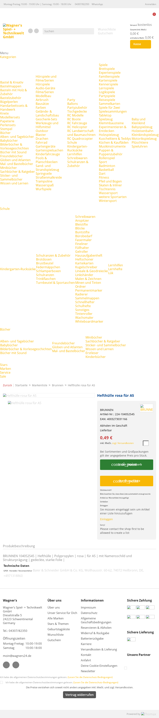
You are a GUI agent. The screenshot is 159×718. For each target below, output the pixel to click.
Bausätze (42, 104)
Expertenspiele (110, 72)
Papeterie (7, 121)
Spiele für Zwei (109, 107)
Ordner (80, 286)
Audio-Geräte (45, 88)
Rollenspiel (107, 158)
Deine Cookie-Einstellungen (99, 666)
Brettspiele (107, 69)
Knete (4, 113)
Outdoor (42, 131)
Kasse (139, 44)
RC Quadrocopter (80, 138)
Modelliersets (10, 117)
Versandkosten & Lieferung (99, 649)
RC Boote (74, 119)
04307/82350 (82, 4)
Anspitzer (82, 220)
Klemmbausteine (111, 123)
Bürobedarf (83, 236)
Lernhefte (115, 269)
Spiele (103, 65)
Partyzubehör (77, 107)
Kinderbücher (96, 357)
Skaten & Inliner (110, 185)
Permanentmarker (88, 290)
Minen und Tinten (88, 282)
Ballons (72, 104)
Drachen (42, 138)
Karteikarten (84, 263)
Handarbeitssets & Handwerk (14, 107)
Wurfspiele (43, 189)
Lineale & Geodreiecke (91, 271)
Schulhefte (83, 306)
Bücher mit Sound (13, 152)
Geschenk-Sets (46, 119)
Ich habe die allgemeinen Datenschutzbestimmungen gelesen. (56, 677)
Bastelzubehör (10, 98)
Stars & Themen (58, 624)
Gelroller (81, 251)
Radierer (81, 294)
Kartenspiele (108, 80)
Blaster (41, 135)
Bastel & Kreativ (11, 82)
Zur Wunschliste (126, 481)
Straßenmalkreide (49, 177)
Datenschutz (89, 613)
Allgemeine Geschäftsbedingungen (96, 620)
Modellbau (43, 96)
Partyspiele (107, 96)
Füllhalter (82, 248)
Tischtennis (107, 189)
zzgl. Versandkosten (123, 443)
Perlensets (8, 125)
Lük (110, 273)
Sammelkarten (109, 104)
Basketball (106, 170)
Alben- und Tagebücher (17, 137)
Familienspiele (109, 76)
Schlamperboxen (48, 271)
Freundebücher (11, 156)
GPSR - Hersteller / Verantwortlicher (17, 571)
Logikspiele (107, 92)
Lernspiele (106, 88)
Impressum (88, 607)
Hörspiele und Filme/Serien (46, 78)
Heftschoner (84, 259)
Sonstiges (82, 310)
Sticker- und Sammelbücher (11, 177)
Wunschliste (56, 634)
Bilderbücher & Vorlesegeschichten (14, 146)
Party (71, 100)
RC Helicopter (77, 127)
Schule (72, 142)
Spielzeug (106, 119)
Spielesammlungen (113, 111)
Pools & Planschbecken (47, 160)
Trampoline (44, 181)
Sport (103, 162)
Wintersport (108, 201)
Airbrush (42, 100)
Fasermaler (83, 240)
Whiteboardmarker (89, 321)
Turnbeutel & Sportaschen (55, 282)
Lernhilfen (74, 154)
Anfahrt (86, 660)
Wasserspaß (45, 185)
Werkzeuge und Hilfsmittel (47, 125)
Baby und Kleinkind (138, 121)
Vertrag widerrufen (79, 695)
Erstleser (92, 353)
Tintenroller (83, 314)
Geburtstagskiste (59, 629)
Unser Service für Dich (62, 613)
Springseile (44, 173)
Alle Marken (56, 618)
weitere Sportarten (113, 197)
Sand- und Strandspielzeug (47, 168)
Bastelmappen (10, 86)
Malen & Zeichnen (88, 279)
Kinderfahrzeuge (48, 154)
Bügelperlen (9, 102)
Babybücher (9, 140)
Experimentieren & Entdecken (112, 129)
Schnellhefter (85, 302)
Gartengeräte (45, 146)
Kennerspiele (108, 84)
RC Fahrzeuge (77, 123)
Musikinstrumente (112, 146)
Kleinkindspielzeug (145, 135)
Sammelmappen (87, 298)
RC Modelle (75, 115)
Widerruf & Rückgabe (95, 633)
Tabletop (105, 115)
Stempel (6, 129)
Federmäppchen (48, 267)
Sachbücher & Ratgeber (17, 171)
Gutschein (54, 640)
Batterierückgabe (92, 638)
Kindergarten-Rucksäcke (77, 148)
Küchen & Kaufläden (114, 142)
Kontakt (86, 655)
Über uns (54, 607)
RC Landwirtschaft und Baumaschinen (81, 133)
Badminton (107, 166)
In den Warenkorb (126, 464)
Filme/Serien (45, 92)
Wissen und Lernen (14, 183)
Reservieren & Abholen (96, 627)
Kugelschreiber (86, 267)
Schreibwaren (77, 158)
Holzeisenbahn (142, 131)
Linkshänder (84, 275)
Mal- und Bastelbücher (16, 164)
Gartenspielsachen (49, 150)
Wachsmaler (84, 317)
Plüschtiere (140, 142)
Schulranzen (45, 275)
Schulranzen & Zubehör (77, 164)
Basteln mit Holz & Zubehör (13, 92)
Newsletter (88, 671)
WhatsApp (97, 4)
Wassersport (108, 193)
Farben (41, 107)
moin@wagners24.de (17, 656)
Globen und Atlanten (15, 160)
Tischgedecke (77, 111)
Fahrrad (41, 142)
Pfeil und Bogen (110, 181)
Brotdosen (44, 259)
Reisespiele (107, 100)
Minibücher (8, 168)
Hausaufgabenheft (88, 255)
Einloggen (106, 519)
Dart (102, 173)
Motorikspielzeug (144, 138)
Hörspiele (43, 84)
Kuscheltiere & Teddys (115, 138)
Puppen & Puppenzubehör (111, 152)
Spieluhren (140, 146)
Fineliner (81, 244)
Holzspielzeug (109, 135)
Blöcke (80, 228)
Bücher (5, 133)
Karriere (86, 644)
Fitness (104, 177)
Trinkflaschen (46, 279)
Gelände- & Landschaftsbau (47, 113)
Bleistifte (81, 224)
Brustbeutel (44, 263)
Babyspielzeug (142, 127)
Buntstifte (82, 232)
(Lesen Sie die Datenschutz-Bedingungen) (90, 677)
